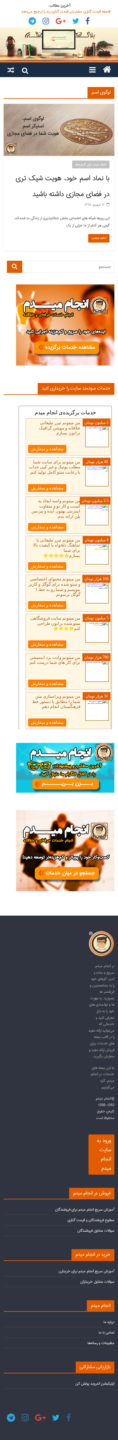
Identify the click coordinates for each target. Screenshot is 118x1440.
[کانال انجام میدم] (65, 745)
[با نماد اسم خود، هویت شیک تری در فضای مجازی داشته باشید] (59, 107)
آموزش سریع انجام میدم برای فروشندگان (84, 1209)
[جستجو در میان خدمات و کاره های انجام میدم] (65, 812)
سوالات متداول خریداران (97, 1281)
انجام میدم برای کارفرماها (90, 164)
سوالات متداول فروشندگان (95, 1230)
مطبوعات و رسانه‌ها (101, 1342)
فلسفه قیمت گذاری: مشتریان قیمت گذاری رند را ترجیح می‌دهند (65, 11)
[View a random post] (11, 69)
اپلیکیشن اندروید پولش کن (94, 1383)
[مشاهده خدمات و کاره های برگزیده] (65, 287)
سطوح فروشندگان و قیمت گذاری (91, 1220)
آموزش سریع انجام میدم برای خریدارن (86, 1271)
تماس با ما (106, 1332)
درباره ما (109, 1321)
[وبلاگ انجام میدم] (59, 44)
